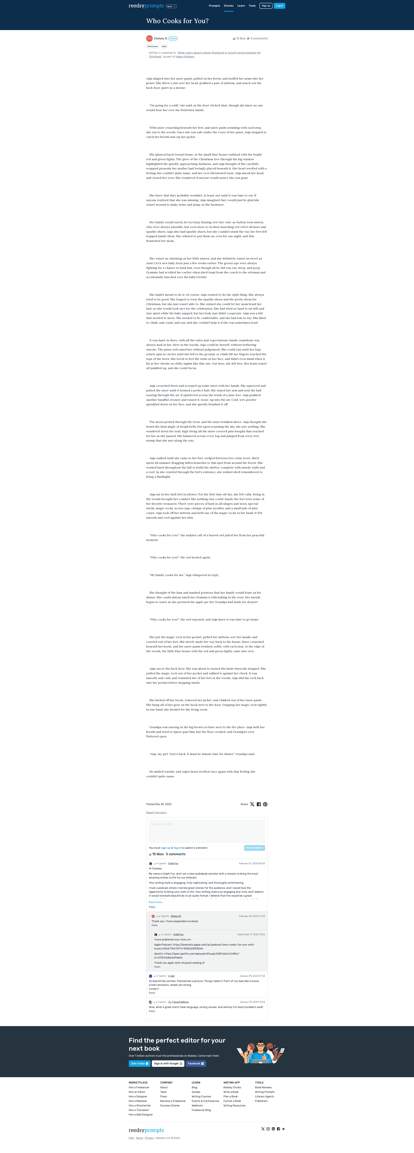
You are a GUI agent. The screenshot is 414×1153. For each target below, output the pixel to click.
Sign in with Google (166, 1063)
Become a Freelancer (173, 1101)
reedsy (146, 6)
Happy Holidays (185, 56)
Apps (169, 6)
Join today (138, 1063)
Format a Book (232, 1101)
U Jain (171, 976)
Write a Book (231, 1092)
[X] (263, 1129)
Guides (196, 1092)
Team (163, 1092)
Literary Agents (264, 1096)
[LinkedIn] (273, 1129)
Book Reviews (263, 1087)
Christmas (152, 46)
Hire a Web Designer (141, 1114)
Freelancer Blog (201, 1110)
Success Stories (170, 1105)
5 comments (259, 38)
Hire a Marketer (138, 1101)
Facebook (194, 1063)
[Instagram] (268, 1129)
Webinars (197, 1105)
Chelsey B (176, 916)
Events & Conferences (205, 1101)
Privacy (149, 1138)
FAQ (131, 1138)
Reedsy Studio (232, 1087)
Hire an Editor (137, 1092)
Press (163, 1096)
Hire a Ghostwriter (140, 1105)
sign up (165, 847)
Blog (194, 1087)
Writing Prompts (265, 1092)
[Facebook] (278, 1129)
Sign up (266, 5)
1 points (162, 863)
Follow (173, 38)
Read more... (156, 902)
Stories (229, 5)
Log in (279, 5)
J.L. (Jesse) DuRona (178, 1002)
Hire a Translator (139, 1110)
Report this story (156, 812)
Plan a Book (230, 1096)
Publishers (261, 1101)
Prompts (214, 5)
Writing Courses (201, 1096)
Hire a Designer (138, 1096)
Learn (241, 5)
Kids (164, 46)
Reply (152, 907)
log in (177, 847)
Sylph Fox (173, 863)
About (164, 1087)
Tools (252, 5)
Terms (139, 1138)
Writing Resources (234, 1105)
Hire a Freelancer (139, 1087)
